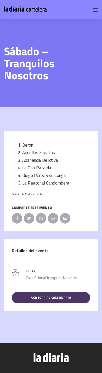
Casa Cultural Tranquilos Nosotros (52, 277)
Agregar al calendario (51, 297)
